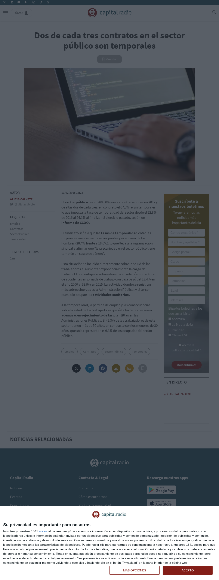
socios (43, 531)
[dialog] (109, 543)
